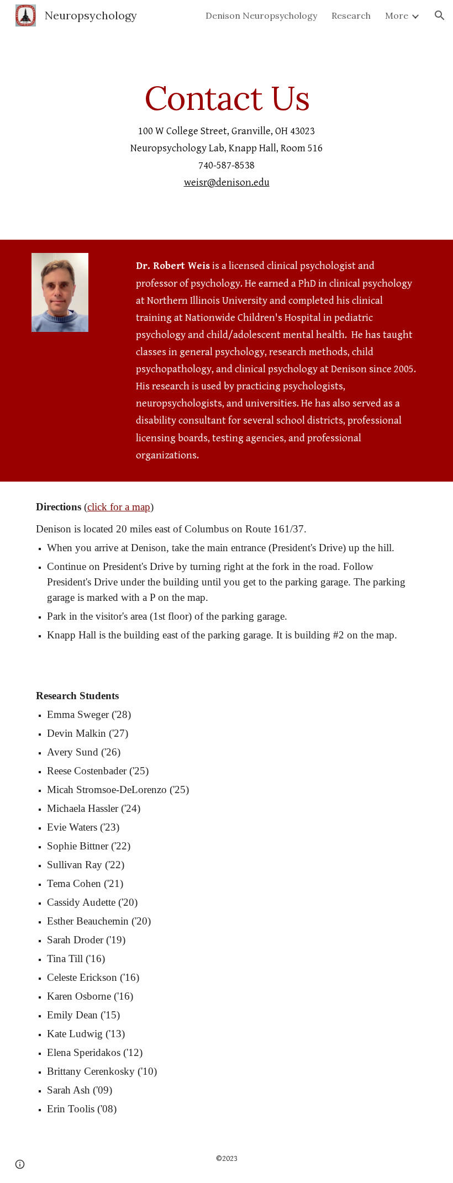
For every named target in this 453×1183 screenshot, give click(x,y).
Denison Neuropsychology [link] (261, 15)
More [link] (396, 15)
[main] (226, 135)
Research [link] (351, 15)
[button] (439, 15)
